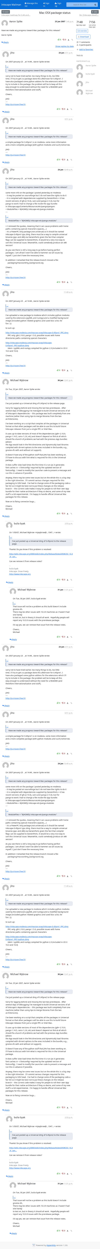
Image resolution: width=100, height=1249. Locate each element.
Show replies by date (64, 46)
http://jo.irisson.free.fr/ (16, 104)
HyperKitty (51, 1245)
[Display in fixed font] (68, 40)
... (7, 66)
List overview (82, 31)
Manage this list (31, 4)
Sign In (46, 4)
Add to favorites (86, 49)
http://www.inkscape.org (20, 574)
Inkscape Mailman (11, 4)
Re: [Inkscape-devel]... (89, 15)
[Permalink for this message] (72, 40)
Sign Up (58, 4)
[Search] (95, 4)
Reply (6, 42)
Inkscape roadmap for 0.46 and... (15, 15)
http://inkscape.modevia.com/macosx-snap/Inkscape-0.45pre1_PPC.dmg (37, 332)
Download (84, 37)
